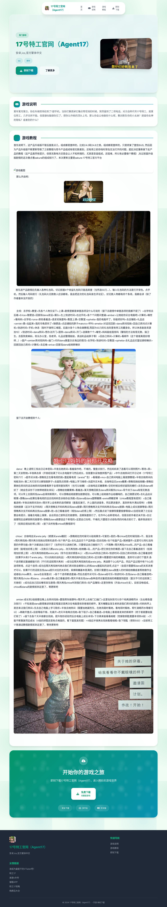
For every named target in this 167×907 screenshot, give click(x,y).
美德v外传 (14, 877)
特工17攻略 (14, 886)
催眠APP (13, 882)
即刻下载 (114, 852)
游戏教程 (114, 848)
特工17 (12, 873)
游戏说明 (114, 843)
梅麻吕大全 (14, 890)
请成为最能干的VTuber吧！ (22, 869)
